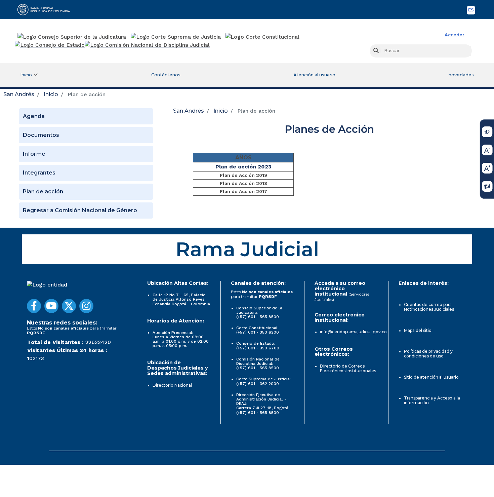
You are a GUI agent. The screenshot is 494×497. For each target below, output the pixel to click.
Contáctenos (165, 74)
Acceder (454, 34)
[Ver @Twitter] (69, 306)
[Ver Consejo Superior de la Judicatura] (72, 37)
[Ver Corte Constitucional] (262, 37)
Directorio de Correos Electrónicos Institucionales (348, 368)
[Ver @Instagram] (86, 306)
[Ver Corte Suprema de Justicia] (176, 37)
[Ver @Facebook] (34, 306)
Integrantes (39, 172)
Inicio (51, 94)
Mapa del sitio (417, 330)
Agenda (34, 116)
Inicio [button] (26, 74)
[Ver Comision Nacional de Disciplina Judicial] (147, 45)
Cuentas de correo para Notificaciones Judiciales (429, 307)
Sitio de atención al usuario (431, 377)
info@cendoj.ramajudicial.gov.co (353, 331)
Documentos (41, 135)
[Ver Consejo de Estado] (50, 45)
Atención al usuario (314, 74)
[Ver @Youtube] (51, 306)
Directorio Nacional (172, 385)
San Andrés (18, 94)
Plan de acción (43, 191)
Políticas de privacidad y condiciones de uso (428, 353)
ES (471, 10)
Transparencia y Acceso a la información (432, 400)
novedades (461, 74)
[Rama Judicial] (46, 9)
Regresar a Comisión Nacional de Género (80, 210)
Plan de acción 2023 (243, 166)
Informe (34, 154)
